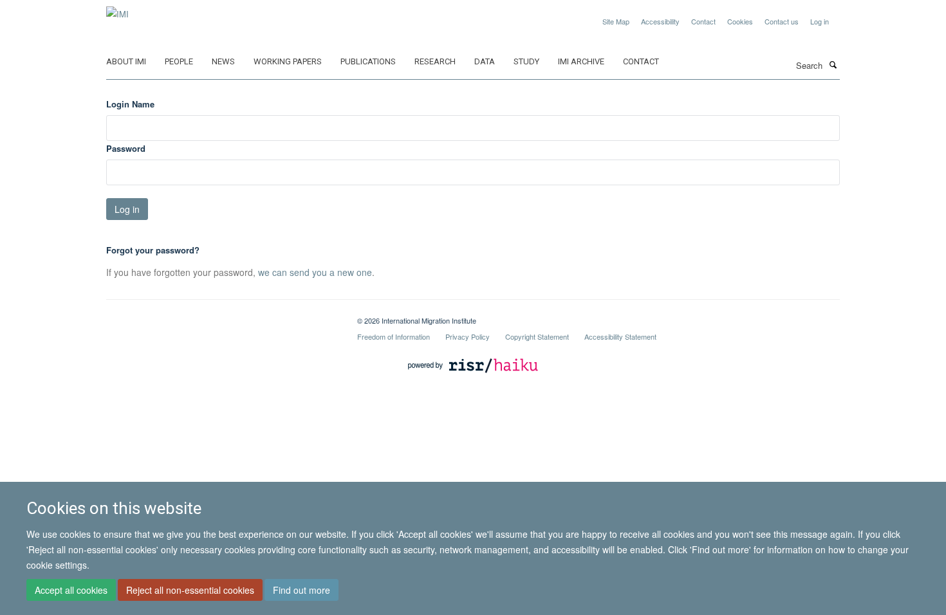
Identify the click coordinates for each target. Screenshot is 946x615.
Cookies (740, 21)
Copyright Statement (537, 336)
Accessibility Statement (620, 336)
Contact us (782, 21)
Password (125, 148)
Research (435, 61)
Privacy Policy (467, 336)
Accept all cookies (71, 589)
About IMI (126, 61)
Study (526, 61)
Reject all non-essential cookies (190, 589)
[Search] (833, 64)
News (223, 61)
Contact (703, 21)
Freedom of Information (393, 336)
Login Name (130, 104)
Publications (368, 61)
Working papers (288, 61)
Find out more (301, 589)
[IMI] (117, 9)
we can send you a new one (315, 272)
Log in (819, 21)
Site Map (615, 21)
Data (484, 61)
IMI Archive (581, 61)
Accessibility (660, 21)
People (179, 61)
